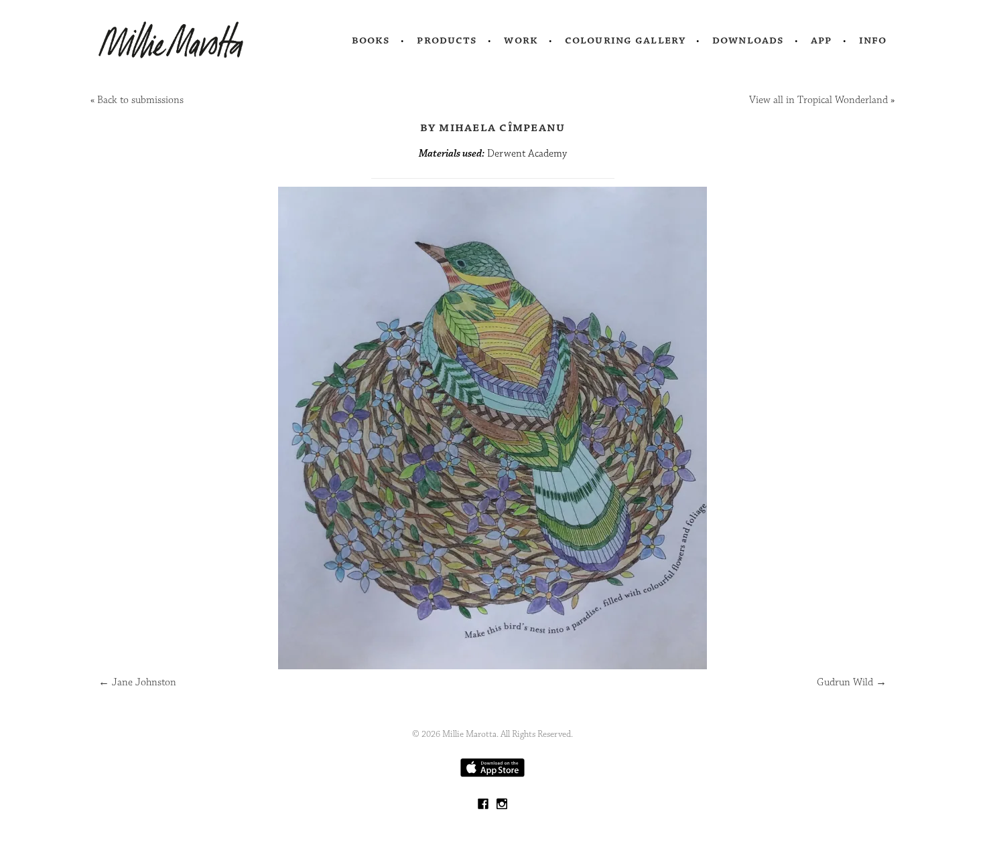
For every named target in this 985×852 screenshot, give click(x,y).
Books (371, 40)
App (821, 40)
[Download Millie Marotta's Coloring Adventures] (492, 774)
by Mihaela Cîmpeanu (493, 127)
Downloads (748, 40)
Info (873, 40)
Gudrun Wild (851, 682)
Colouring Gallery (625, 40)
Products (447, 40)
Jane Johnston (137, 682)
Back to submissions (140, 100)
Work (521, 40)
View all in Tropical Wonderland (818, 100)
